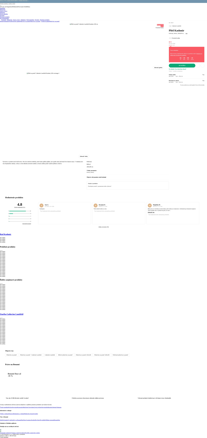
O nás (9, 420)
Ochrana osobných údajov (18, 433)
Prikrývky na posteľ (35, 21)
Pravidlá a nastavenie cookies (32, 433)
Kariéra (33, 420)
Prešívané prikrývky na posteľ (120, 355)
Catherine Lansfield (50, 355)
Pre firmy (37, 420)
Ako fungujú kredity (32, 413)
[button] (202, 66)
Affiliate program (49, 420)
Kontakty (6, 420)
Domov (2, 21)
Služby (2, 420)
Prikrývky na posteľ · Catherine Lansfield (30, 355)
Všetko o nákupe (4, 413)
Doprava (11, 413)
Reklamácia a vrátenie (18, 413)
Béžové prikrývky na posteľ (65, 355)
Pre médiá (42, 420)
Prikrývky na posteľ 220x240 (83, 355)
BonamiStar (57, 420)
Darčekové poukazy (26, 420)
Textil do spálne (16, 21)
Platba (25, 413)
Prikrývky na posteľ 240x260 (101, 355)
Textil (10, 21)
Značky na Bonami (16, 420)
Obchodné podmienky (5, 433)
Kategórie (6, 21)
